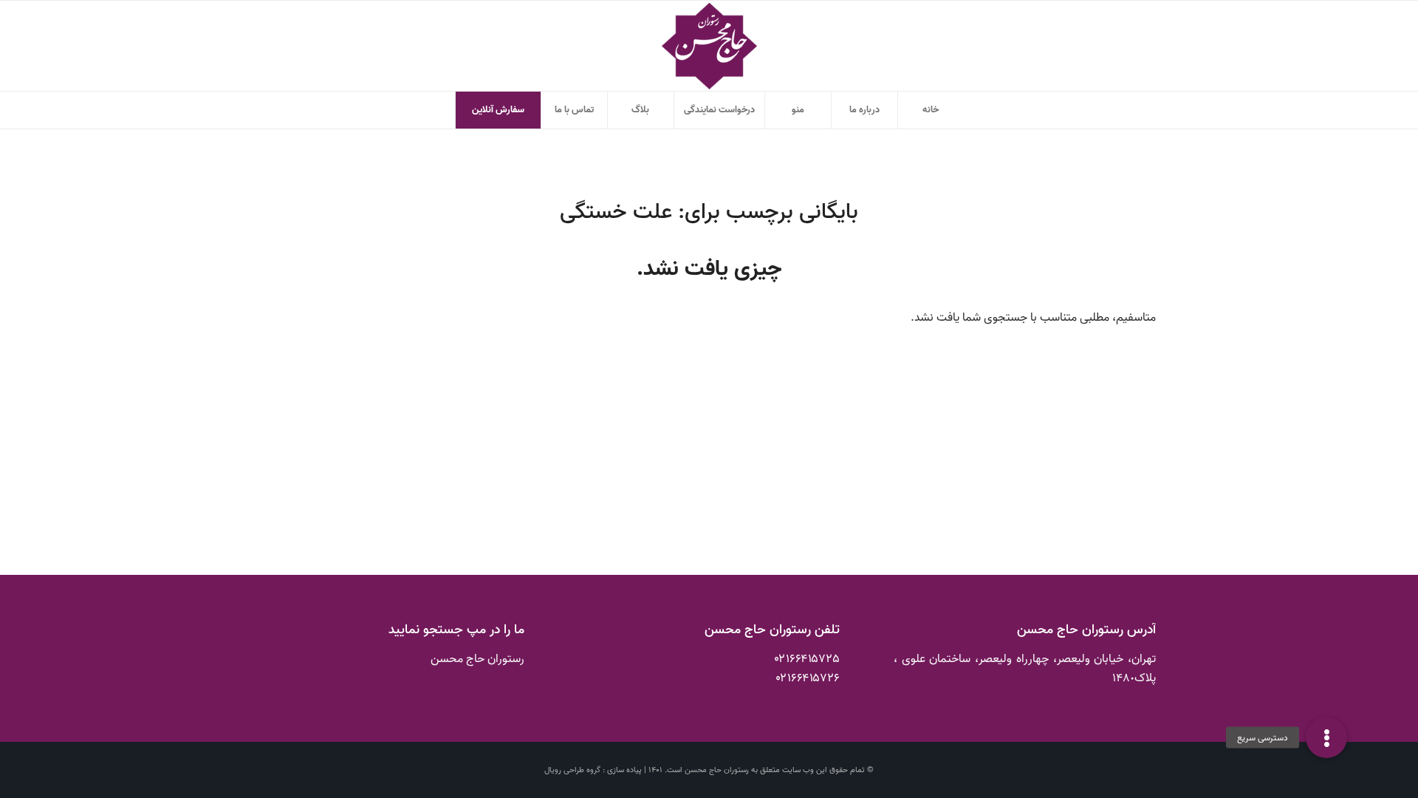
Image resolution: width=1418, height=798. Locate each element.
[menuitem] (930, 110)
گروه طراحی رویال (572, 770)
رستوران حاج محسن (717, 770)
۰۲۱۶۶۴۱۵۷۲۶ (808, 678)
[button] (1326, 737)
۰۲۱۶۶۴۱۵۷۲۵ (807, 659)
